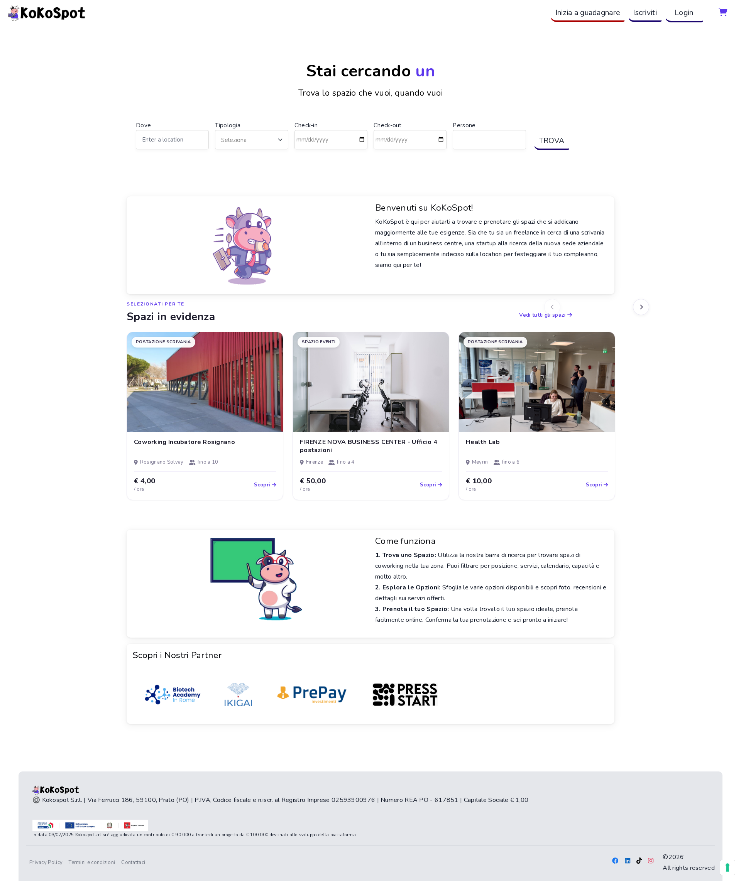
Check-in (306, 125)
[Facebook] (615, 861)
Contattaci (133, 862)
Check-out (388, 125)
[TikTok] (639, 861)
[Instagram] (650, 861)
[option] (205, 416)
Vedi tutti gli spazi (543, 315)
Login (684, 12)
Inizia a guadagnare (587, 12)
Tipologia (227, 125)
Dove (143, 125)
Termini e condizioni (92, 862)
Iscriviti (645, 12)
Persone (464, 125)
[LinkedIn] (627, 861)
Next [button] (641, 307)
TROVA (551, 140)
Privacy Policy (47, 862)
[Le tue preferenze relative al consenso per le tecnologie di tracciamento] (727, 867)
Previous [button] (552, 307)
